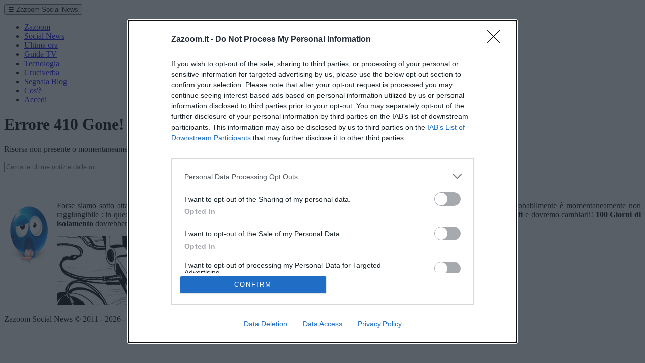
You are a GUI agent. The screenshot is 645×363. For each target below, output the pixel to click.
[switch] (447, 199)
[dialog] (322, 181)
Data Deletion (265, 324)
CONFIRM (253, 284)
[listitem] (322, 176)
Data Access (322, 324)
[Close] (496, 39)
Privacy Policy (380, 324)
